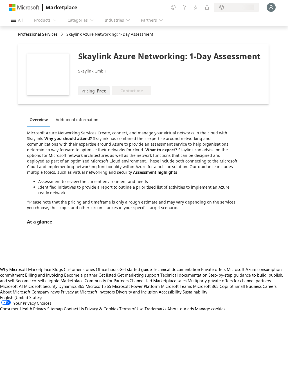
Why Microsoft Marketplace (25, 269)
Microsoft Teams (176, 286)
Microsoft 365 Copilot (213, 286)
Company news (46, 292)
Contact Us (74, 308)
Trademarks (155, 308)
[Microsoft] (24, 7)
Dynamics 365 (71, 286)
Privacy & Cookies (101, 308)
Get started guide (136, 269)
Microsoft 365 (98, 286)
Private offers (213, 269)
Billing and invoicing (44, 275)
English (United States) (21, 297)
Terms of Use (131, 308)
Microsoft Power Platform (136, 286)
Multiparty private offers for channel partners (229, 280)
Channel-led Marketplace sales (158, 280)
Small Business (248, 286)
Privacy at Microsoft (79, 292)
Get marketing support (138, 275)
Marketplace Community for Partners (94, 280)
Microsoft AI (11, 286)
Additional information (77, 119)
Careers (269, 286)
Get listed (107, 275)
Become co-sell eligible (37, 280)
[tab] (40, 119)
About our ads (180, 308)
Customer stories (79, 269)
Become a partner (80, 275)
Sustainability (195, 292)
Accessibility (170, 292)
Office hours (107, 269)
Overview (39, 119)
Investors (106, 292)
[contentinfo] (62, 34)
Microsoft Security (40, 286)
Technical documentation (176, 269)
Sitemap (55, 308)
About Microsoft (15, 292)
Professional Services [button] (38, 34)
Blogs (57, 269)
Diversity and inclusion (137, 292)
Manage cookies (210, 308)
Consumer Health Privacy (23, 308)
